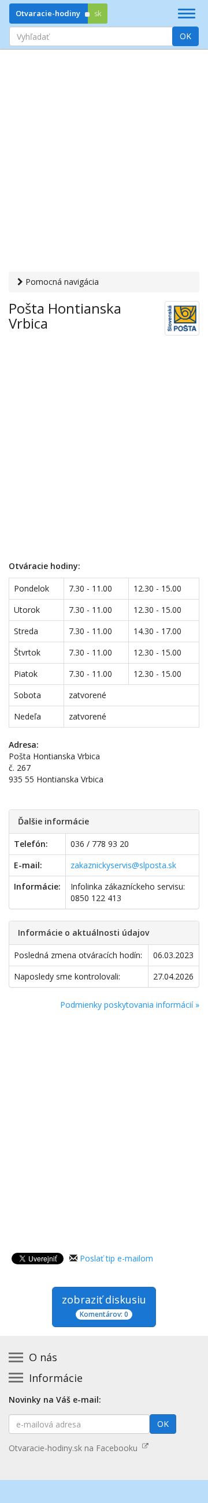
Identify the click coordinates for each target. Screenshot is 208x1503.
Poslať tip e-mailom (116, 1258)
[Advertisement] (104, 162)
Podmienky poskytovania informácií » (129, 1004)
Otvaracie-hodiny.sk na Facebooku (75, 1447)
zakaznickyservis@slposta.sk (123, 865)
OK (185, 36)
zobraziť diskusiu (104, 1306)
